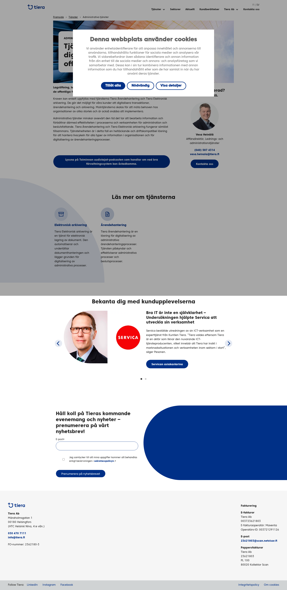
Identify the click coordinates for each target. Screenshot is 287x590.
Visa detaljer (171, 85)
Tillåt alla (113, 85)
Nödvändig (140, 85)
